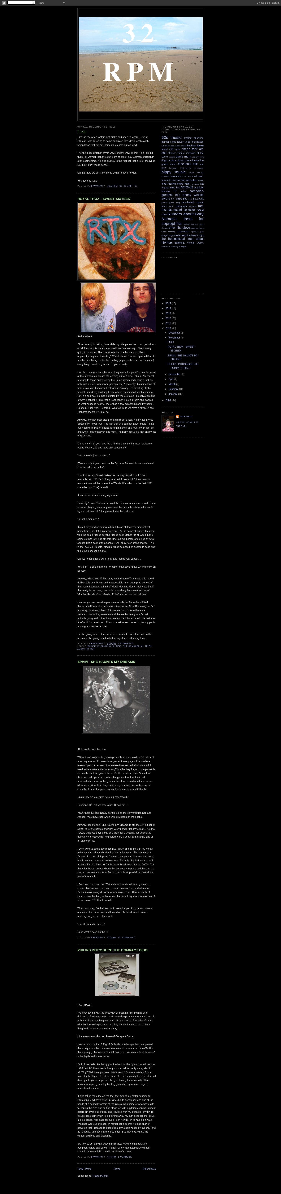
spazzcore (183, 231)
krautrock (176, 176)
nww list (174, 187)
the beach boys (195, 235)
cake (177, 149)
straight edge (167, 235)
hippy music (174, 172)
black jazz (169, 146)
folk (195, 164)
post (190, 199)
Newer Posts (84, 1168)
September (175, 374)
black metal (180, 146)
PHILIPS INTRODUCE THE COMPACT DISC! (113, 950)
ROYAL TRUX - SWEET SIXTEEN (103, 199)
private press (168, 203)
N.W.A (201, 180)
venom (190, 243)
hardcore (173, 168)
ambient (188, 138)
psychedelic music (193, 202)
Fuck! (82, 132)
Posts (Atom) (100, 1175)
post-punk (198, 198)
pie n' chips (175, 198)
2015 (169, 303)
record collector (184, 209)
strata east (180, 235)
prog (178, 203)
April (171, 379)
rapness (192, 206)
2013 (169, 313)
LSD (189, 176)
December (175, 332)
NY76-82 (187, 187)
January (173, 394)
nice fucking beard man (175, 183)
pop (185, 198)
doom (188, 160)
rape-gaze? (181, 206)
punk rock (167, 206)
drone (173, 164)
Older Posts (149, 1168)
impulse (200, 173)
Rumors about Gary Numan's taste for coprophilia (183, 219)
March (172, 384)
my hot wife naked (187, 180)
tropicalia (179, 242)
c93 (171, 149)
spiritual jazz (197, 232)
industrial (165, 176)
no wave (195, 184)
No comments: (128, 186)
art (163, 146)
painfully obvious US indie (105, 646)
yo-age (182, 246)
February (174, 389)
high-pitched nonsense (192, 168)
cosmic (172, 157)
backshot (186, 417)
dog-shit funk (198, 157)
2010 (169, 328)
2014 (169, 308)
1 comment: (125, 1157)
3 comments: (126, 643)
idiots (191, 173)
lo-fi (184, 176)
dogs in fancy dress (173, 160)
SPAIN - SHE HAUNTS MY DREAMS (106, 662)
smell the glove (179, 227)
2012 (169, 318)
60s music (171, 137)
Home (117, 1168)
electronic (184, 164)
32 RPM (140, 51)
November (175, 337)
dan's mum (183, 156)
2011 (169, 323)
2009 (169, 400)
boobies (191, 145)
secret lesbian (191, 224)
